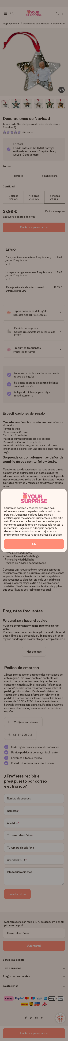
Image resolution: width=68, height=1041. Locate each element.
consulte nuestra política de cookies (41, 534)
